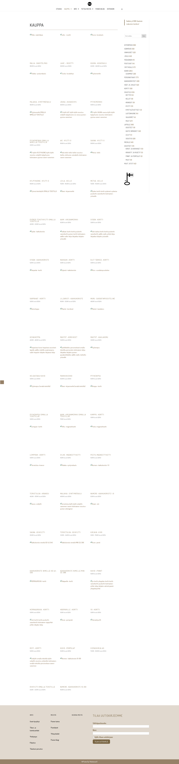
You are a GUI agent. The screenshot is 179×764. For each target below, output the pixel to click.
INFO (75, 9)
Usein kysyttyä (34, 721)
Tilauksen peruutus (36, 749)
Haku (144, 36)
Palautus (33, 743)
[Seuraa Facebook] (72, 721)
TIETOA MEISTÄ (86, 9)
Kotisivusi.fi (93, 762)
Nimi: (95, 730)
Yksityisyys (33, 737)
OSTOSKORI (110, 9)
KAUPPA (67, 9)
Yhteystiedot (55, 734)
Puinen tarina (55, 721)
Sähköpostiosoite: (99, 723)
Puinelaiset (54, 728)
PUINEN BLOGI (100, 9)
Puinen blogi (55, 740)
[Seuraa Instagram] (76, 721)
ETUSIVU (59, 9)
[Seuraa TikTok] (79, 721)
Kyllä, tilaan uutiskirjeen (104, 737)
